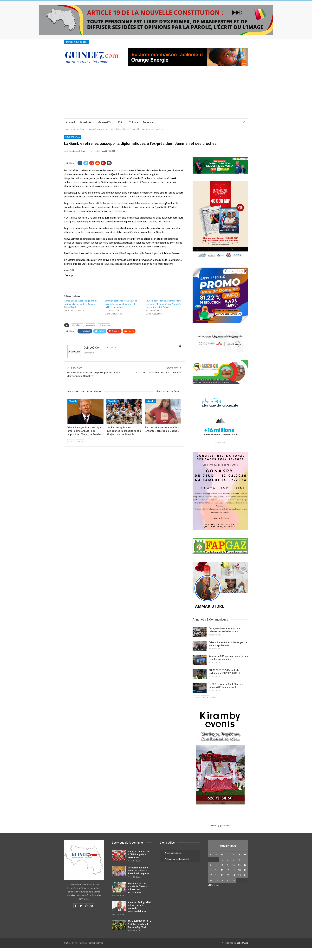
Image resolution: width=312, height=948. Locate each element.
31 (233, 880)
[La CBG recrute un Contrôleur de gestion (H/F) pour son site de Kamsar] (200, 688)
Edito (121, 122)
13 (210, 870)
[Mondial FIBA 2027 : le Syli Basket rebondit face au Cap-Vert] (119, 925)
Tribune (133, 122)
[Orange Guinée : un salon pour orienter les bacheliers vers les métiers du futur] (200, 632)
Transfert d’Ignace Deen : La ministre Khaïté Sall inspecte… (139, 870)
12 (245, 865)
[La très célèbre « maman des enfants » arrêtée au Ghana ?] (163, 411)
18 (239, 870)
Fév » (216, 885)
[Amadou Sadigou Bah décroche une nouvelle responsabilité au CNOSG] (119, 906)
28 (216, 880)
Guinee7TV (104, 122)
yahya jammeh (104, 325)
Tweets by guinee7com (220, 825)
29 (222, 880)
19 (245, 870)
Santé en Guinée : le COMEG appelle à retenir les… (138, 854)
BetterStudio (242, 943)
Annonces (149, 122)
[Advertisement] (156, 94)
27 (210, 880)
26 (245, 875)
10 (233, 865)
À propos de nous (173, 853)
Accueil (70, 122)
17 (233, 870)
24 (233, 875)
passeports (90, 325)
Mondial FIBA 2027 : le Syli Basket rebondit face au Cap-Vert (139, 924)
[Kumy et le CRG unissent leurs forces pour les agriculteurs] (200, 660)
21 (216, 875)
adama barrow (77, 325)
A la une (73, 401)
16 (228, 870)
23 (228, 875)
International (72, 137)
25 (239, 875)
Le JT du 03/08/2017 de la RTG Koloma (159, 372)
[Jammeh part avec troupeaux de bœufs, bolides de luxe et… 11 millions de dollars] (125, 307)
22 (222, 875)
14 (216, 870)
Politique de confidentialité (177, 859)
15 (222, 870)
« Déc (210, 885)
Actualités (85, 122)
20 (210, 875)
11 (239, 865)
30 (228, 880)
